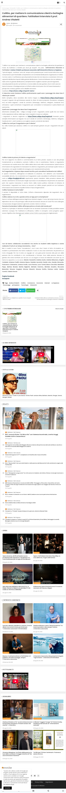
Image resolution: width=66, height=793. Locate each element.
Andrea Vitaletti (14, 283)
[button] (64, 2)
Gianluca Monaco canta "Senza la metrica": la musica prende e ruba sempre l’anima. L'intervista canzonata (47, 627)
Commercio (31, 283)
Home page (5, 8)
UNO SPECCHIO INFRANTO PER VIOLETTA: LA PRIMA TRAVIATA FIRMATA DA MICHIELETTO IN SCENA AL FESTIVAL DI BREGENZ (16, 588)
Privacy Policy (39, 782)
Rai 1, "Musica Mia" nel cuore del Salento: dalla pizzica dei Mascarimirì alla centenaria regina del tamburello (34, 463)
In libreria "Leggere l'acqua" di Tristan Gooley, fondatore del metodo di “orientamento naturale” (47, 723)
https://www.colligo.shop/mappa (52, 98)
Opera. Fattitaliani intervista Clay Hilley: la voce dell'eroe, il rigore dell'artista (46, 556)
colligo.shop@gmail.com (16, 178)
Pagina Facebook (8, 276)
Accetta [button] (7, 788)
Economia (40, 283)
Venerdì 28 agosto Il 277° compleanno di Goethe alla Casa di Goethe (25, 455)
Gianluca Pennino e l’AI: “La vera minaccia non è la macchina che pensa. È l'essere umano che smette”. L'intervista (17, 723)
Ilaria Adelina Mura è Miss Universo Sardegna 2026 (20, 503)
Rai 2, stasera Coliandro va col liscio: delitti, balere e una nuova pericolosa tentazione (31, 494)
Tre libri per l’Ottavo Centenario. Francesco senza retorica (47, 753)
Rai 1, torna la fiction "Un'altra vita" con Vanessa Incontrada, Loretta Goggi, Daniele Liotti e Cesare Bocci (31, 435)
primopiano (16, 285)
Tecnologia (24, 285)
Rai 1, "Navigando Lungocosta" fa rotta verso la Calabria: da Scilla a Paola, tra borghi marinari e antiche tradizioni (34, 473)
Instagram (5, 278)
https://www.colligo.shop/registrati (40, 116)
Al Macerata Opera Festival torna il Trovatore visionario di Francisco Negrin (47, 587)
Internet (47, 283)
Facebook (14, 290)
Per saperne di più (8, 784)
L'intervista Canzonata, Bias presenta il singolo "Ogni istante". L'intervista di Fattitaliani (48, 656)
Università (12, 8)
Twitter (23, 290)
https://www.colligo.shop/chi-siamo (21, 91)
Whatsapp (31, 290)
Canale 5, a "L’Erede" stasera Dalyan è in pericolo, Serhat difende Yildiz (26, 511)
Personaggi (6, 285)
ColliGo (23, 283)
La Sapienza (55, 283)
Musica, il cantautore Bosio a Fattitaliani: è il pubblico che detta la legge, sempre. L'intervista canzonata (17, 657)
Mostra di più (59, 309)
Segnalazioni (49, 782)
